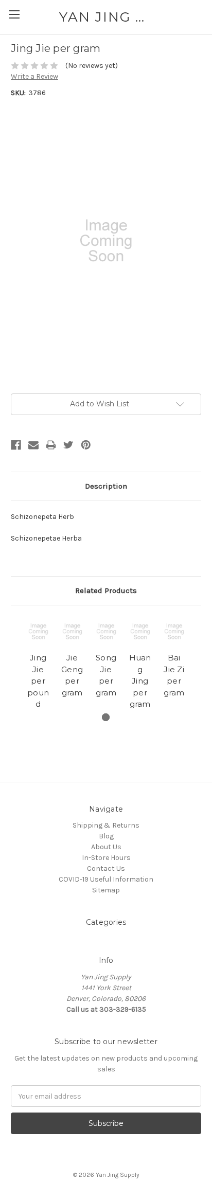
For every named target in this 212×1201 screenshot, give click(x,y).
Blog (106, 836)
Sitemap (106, 890)
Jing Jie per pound (38, 681)
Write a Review (34, 76)
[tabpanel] (38, 664)
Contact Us (106, 868)
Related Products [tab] (106, 590)
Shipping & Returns (106, 825)
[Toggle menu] (14, 14)
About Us (106, 847)
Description (106, 486)
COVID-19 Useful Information (106, 879)
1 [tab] (106, 717)
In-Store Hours (106, 857)
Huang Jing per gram (140, 681)
